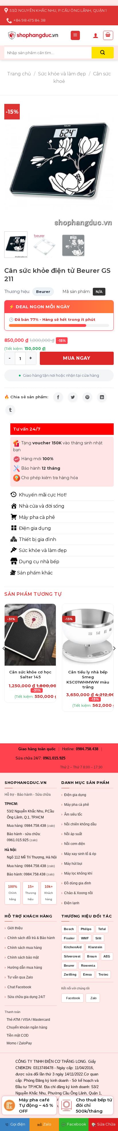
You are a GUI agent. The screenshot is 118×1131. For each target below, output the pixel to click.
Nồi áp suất (71, 834)
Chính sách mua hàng (23, 948)
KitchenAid (73, 947)
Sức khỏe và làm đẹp (62, 74)
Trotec (104, 974)
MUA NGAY (76, 358)
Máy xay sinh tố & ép (78, 854)
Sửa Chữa (106, 1124)
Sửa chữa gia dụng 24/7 (25, 997)
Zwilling (70, 974)
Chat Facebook (18, 987)
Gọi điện (17, 1124)
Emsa (87, 974)
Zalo (94, 998)
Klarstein (95, 947)
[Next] (104, 161)
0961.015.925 (54, 758)
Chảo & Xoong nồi (77, 893)
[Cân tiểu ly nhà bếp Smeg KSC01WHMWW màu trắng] (87, 635)
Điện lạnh (70, 903)
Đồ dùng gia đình (76, 883)
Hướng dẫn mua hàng (23, 968)
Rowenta (88, 965)
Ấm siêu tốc (71, 814)
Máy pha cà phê (75, 805)
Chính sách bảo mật (22, 957)
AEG (107, 956)
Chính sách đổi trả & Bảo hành (30, 938)
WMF (85, 938)
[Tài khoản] (96, 35)
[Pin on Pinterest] (87, 397)
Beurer (43, 291)
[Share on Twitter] (73, 397)
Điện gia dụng (73, 795)
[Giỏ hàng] (108, 35)
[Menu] (75, 35)
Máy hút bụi (71, 864)
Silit (98, 938)
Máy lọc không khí (76, 873)
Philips (86, 929)
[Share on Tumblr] (10, 410)
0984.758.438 (87, 749)
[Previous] (14, 161)
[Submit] (103, 52)
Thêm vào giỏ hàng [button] (30, 669)
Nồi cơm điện (73, 844)
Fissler (69, 938)
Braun (92, 956)
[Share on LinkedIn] (102, 397)
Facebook (73, 998)
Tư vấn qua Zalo (19, 977)
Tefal (102, 929)
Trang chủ (19, 74)
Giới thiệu (14, 928)
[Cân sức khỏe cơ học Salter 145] (30, 635)
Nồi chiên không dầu (79, 824)
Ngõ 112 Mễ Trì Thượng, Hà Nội (32, 857)
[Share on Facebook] (58, 397)
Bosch (69, 929)
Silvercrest (72, 956)
